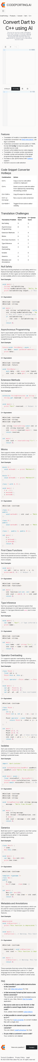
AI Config (16, 89)
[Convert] (10, 47)
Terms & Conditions (7, 1057)
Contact (31, 1047)
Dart (25, 16)
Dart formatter (27, 999)
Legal (28, 1057)
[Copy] (22, 89)
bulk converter (19, 1020)
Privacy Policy (20, 1057)
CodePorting (4, 16)
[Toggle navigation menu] (3, 11)
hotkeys (30, 158)
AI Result (7, 89)
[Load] (5, 47)
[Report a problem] (27, 89)
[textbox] (20, 66)
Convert (19, 16)
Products (12, 16)
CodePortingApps (20, 1030)
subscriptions (28, 1012)
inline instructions (27, 139)
